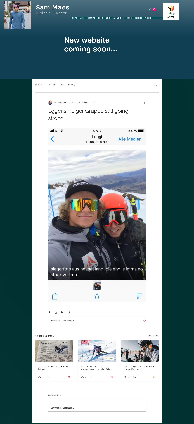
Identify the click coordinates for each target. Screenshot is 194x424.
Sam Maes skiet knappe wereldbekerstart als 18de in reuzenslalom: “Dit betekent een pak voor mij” (97, 368)
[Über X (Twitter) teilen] (56, 312)
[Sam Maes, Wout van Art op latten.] (54, 351)
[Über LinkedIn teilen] (62, 312)
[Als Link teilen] (69, 312)
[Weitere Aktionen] (144, 102)
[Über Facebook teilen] (49, 312)
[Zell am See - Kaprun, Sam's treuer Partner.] (140, 351)
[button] (155, 84)
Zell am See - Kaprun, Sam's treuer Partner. (140, 368)
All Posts (38, 84)
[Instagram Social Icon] (154, 9)
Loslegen (51, 84)
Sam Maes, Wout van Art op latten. (53, 368)
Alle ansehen (153, 335)
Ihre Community (68, 84)
